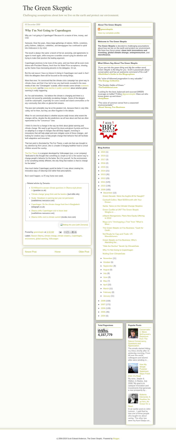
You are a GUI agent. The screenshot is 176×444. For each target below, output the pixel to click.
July (105, 273)
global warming (42, 239)
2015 (103, 167)
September (108, 266)
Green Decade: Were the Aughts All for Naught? (123, 196)
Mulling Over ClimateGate (114, 254)
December (108, 193)
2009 (103, 189)
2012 (103, 178)
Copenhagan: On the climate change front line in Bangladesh (55, 204)
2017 (103, 159)
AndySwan (104, 98)
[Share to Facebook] (73, 232)
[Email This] (65, 232)
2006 (103, 308)
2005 (103, 312)
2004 (103, 316)
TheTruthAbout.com (108, 87)
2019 (103, 156)
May (105, 281)
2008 (103, 301)
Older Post (84, 252)
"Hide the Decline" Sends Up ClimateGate (121, 246)
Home (58, 252)
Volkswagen (53, 239)
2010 (103, 186)
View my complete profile (109, 33)
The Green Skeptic (47, 7)
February (107, 292)
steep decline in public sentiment (57, 88)
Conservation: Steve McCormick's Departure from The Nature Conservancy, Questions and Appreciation (139, 337)
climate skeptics (64, 236)
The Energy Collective (109, 81)
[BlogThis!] (67, 232)
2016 (103, 163)
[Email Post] (60, 232)
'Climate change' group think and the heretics (49, 194)
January (107, 296)
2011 (103, 182)
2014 (103, 171)
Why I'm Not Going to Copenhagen (118, 250)
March (106, 288)
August (106, 269)
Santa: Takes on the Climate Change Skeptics (122, 206)
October (107, 262)
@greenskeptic (128, 94)
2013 (103, 174)
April (105, 285)
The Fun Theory (31, 153)
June (105, 277)
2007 (103, 304)
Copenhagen (77, 236)
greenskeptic (39, 232)
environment (30, 239)
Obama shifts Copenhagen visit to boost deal (49, 211)
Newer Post (30, 252)
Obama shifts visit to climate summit (46, 217)
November (108, 258)
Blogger (116, 439)
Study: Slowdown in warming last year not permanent (52, 198)
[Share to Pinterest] (75, 232)
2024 (103, 152)
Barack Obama (37, 236)
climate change (50, 236)
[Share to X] (70, 232)
